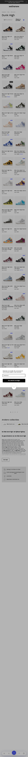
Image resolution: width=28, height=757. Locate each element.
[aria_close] (14, 387)
